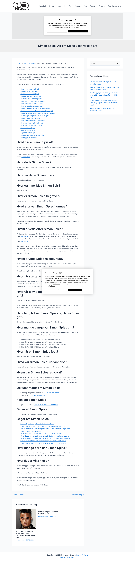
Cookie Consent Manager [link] (51, 272)
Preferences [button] (52, 286)
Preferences (59, 290)
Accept (75, 290)
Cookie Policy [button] (56, 284)
